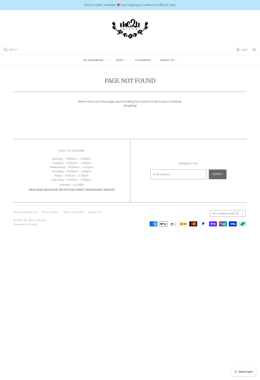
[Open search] (6, 50)
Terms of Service (73, 212)
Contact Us (95, 212)
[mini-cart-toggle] (254, 50)
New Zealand (225, 213)
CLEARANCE (143, 60)
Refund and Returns (25, 212)
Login (244, 49)
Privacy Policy (50, 212)
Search (13, 49)
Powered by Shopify (25, 224)
